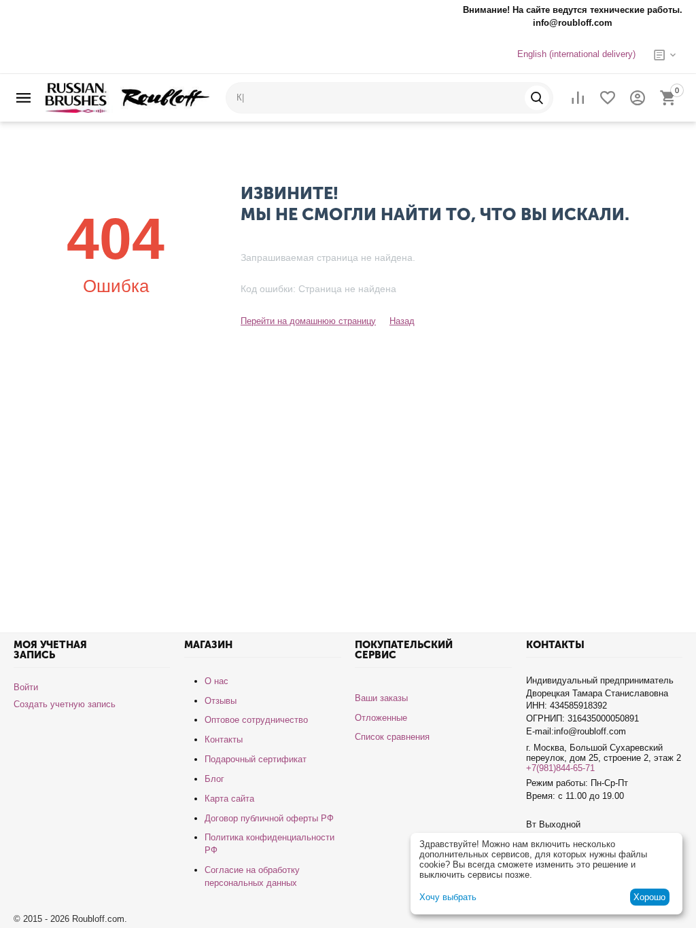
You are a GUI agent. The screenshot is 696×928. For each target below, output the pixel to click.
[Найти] (537, 98)
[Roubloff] (127, 97)
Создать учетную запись (65, 704)
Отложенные (381, 718)
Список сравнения (392, 737)
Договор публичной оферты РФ (269, 818)
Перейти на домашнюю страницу (308, 321)
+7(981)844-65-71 (560, 768)
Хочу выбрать (447, 897)
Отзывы (221, 701)
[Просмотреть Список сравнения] (578, 98)
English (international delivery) (576, 54)
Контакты (224, 739)
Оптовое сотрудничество (256, 720)
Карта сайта (229, 798)
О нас (216, 681)
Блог (214, 779)
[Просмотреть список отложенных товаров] (607, 98)
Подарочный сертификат (256, 759)
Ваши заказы (381, 698)
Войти (26, 687)
